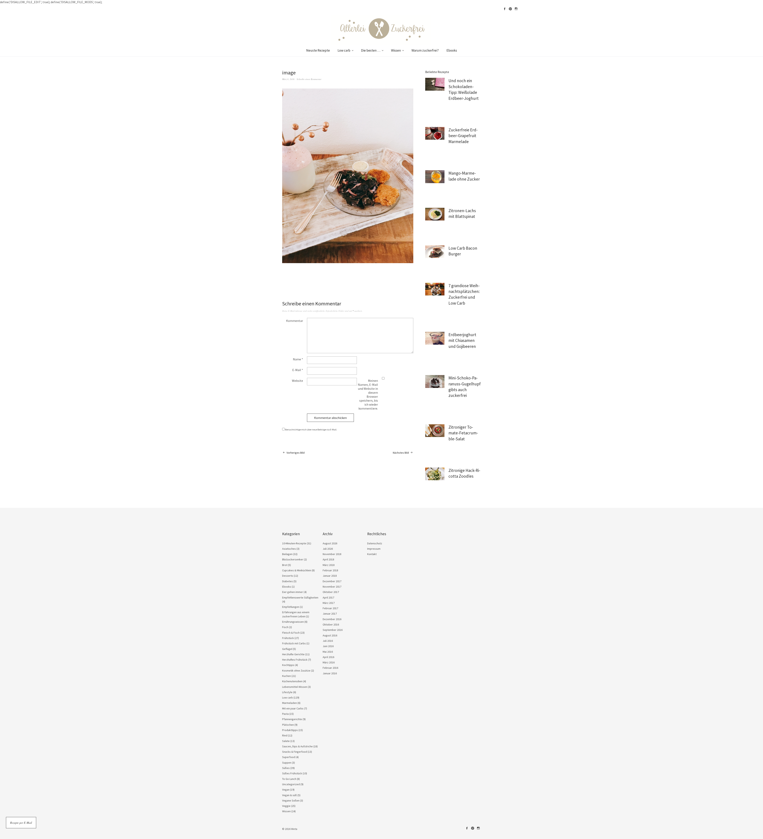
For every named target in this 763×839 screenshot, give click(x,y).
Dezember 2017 (332, 581)
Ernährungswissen (293, 621)
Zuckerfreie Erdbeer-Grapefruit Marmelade (463, 135)
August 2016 (330, 635)
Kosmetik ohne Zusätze (296, 670)
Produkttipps (290, 730)
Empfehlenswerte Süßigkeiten (300, 597)
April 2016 (328, 657)
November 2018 (332, 554)
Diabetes (287, 581)
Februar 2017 (330, 608)
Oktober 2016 (331, 624)
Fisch (285, 627)
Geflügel (287, 649)
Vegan (286, 789)
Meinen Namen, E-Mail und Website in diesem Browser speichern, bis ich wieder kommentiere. (368, 394)
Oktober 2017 (331, 592)
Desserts (287, 575)
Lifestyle (287, 692)
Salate (286, 741)
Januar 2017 (330, 613)
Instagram (516, 9)
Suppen (286, 762)
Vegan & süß (289, 795)
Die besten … (370, 50)
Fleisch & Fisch (291, 632)
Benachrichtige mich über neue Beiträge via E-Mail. (311, 429)
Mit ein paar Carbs (292, 708)
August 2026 (330, 543)
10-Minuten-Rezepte (294, 543)
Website (297, 381)
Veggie (286, 806)
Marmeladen (289, 703)
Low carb (344, 50)
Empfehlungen (290, 607)
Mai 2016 (328, 651)
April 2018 (328, 559)
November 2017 (332, 586)
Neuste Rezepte (318, 50)
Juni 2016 (328, 646)
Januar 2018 (330, 575)
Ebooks (451, 50)
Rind (284, 735)
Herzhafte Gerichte (293, 654)
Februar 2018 (330, 570)
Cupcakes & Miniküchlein (296, 570)
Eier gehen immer (292, 592)
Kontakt (372, 554)
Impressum (374, 548)
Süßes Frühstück (292, 773)
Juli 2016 (328, 641)
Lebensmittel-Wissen (294, 687)
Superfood (288, 757)
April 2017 (328, 597)
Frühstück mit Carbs (294, 643)
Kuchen (286, 676)
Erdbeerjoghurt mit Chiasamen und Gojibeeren (462, 340)
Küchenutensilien (292, 681)
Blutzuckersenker (292, 559)
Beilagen (287, 554)
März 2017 (329, 603)
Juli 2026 (328, 548)
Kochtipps (288, 665)
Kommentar (294, 321)
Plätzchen (288, 724)
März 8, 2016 (288, 79)
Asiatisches (289, 548)
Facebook (504, 9)
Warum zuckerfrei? (425, 50)
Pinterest (510, 9)
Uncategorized (291, 784)
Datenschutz (374, 543)
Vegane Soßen (290, 800)
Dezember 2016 (332, 619)
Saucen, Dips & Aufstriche (297, 746)
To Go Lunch (289, 779)
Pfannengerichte (292, 719)
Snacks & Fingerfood (294, 751)
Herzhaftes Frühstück (294, 659)
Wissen (396, 50)
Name (298, 359)
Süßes (286, 768)
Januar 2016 (330, 673)
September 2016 (333, 630)
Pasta (285, 714)
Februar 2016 (330, 668)
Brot (284, 565)
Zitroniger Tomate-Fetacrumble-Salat (463, 433)
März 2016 (329, 662)
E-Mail (297, 370)
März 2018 (329, 565)
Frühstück (288, 638)
